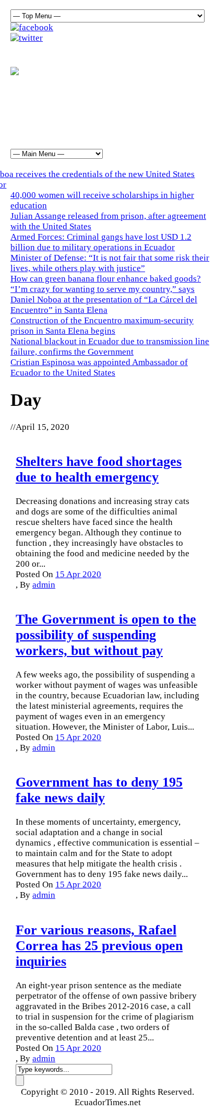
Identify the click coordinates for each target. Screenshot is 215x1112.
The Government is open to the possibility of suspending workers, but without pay (106, 635)
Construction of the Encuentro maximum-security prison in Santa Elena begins (102, 325)
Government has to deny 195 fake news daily (99, 790)
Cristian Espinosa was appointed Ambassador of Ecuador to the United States (99, 367)
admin (43, 585)
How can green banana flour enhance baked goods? (105, 279)
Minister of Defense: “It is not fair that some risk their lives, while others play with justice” (109, 263)
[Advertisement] (107, 106)
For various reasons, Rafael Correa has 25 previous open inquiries (99, 945)
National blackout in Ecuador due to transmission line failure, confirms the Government (109, 346)
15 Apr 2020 (78, 574)
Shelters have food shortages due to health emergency (99, 469)
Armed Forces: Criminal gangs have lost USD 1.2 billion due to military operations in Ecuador (101, 242)
